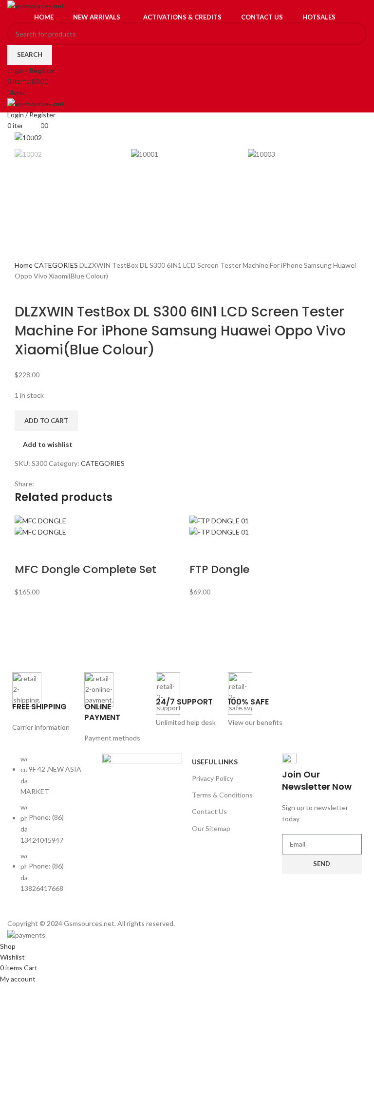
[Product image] (40, 531)
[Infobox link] (43, 702)
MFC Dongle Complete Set (85, 569)
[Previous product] (19, 288)
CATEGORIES (56, 265)
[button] (27, 550)
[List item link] (52, 829)
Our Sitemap (211, 828)
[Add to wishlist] (78, 550)
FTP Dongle (219, 569)
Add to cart (46, 421)
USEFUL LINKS (215, 762)
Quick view (52, 550)
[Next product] (39, 288)
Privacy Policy (212, 778)
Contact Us (209, 811)
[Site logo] (35, 5)
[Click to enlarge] (31, 126)
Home (24, 265)
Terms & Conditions (222, 795)
